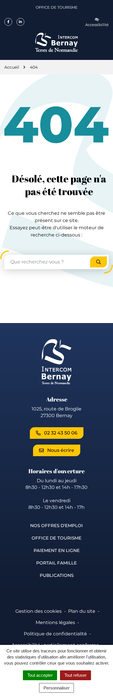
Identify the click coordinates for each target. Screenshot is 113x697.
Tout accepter (40, 675)
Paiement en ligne (57, 550)
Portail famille (56, 563)
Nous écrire (60, 450)
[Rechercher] (98, 261)
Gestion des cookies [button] (38, 611)
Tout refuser (75, 675)
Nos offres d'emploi (56, 525)
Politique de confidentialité (55, 634)
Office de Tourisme (57, 8)
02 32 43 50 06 (60, 433)
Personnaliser (56, 687)
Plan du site (81, 611)
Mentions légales (55, 622)
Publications (57, 575)
